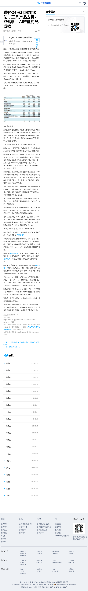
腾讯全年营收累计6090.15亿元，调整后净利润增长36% (9, 468)
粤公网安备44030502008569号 (66, 584)
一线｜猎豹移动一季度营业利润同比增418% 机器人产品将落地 (9, 412)
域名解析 (55, 553)
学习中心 (4, 536)
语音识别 (23, 564)
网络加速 (23, 553)
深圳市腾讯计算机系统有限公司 (21, 584)
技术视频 (4, 533)
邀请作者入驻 (23, 527)
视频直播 (23, 555)
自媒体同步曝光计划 (25, 524)
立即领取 (37, 40)
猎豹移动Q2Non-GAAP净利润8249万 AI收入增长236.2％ (9, 475)
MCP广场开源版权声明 (62, 536)
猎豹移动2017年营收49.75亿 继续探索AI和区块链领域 (9, 363)
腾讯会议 (39, 560)
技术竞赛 (22, 533)
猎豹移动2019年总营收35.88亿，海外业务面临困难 (9, 433)
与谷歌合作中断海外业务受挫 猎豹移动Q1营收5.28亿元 (9, 461)
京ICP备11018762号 (60, 587)
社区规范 (58, 524)
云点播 (22, 571)
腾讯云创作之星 (42, 530)
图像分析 (39, 562)
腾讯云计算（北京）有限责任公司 (31, 587)
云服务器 (39, 551)
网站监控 (71, 571)
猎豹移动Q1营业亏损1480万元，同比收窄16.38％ (9, 482)
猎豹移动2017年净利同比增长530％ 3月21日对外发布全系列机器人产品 (9, 384)
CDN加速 (71, 560)
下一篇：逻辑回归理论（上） (12, 347)
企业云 (54, 560)
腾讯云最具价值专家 (43, 524)
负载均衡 (39, 569)
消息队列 (71, 551)
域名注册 (23, 551)
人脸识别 (23, 560)
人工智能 (20, 235)
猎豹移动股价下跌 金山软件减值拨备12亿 (9, 419)
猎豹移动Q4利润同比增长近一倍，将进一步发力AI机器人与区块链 (9, 377)
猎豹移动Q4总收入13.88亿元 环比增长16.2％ (9, 370)
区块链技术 (14, 253)
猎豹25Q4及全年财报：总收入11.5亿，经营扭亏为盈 (9, 489)
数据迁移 (23, 573)
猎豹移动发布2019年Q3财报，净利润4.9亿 (9, 440)
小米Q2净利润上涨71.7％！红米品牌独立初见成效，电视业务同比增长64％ (9, 496)
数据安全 (23, 569)
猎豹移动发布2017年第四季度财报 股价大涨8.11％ (9, 398)
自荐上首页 (22, 530)
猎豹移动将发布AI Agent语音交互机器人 (9, 426)
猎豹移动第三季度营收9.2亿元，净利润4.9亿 (9, 447)
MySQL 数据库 (57, 562)
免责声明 (58, 527)
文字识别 (71, 569)
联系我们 (58, 530)
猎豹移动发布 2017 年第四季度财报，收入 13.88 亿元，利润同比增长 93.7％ (9, 391)
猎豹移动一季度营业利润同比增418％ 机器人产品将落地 (9, 405)
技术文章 (4, 524)
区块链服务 (55, 551)
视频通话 (23, 562)
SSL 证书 (71, 562)
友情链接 (58, 533)
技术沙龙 (4, 530)
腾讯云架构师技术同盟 (44, 527)
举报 (39, 31)
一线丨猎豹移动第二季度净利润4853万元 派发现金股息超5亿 (9, 454)
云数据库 (39, 553)
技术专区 (4, 542)
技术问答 (4, 527)
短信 (53, 569)
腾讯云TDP (40, 533)
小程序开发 (55, 571)
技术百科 (4, 539)
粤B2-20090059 (49, 584)
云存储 (71, 553)
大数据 (38, 571)
